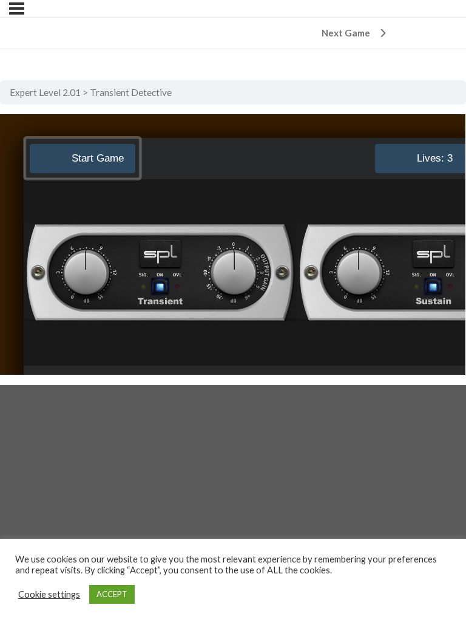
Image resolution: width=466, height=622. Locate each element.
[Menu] (16, 8)
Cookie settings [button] (49, 594)
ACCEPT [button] (111, 594)
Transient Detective (131, 92)
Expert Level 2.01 (45, 92)
